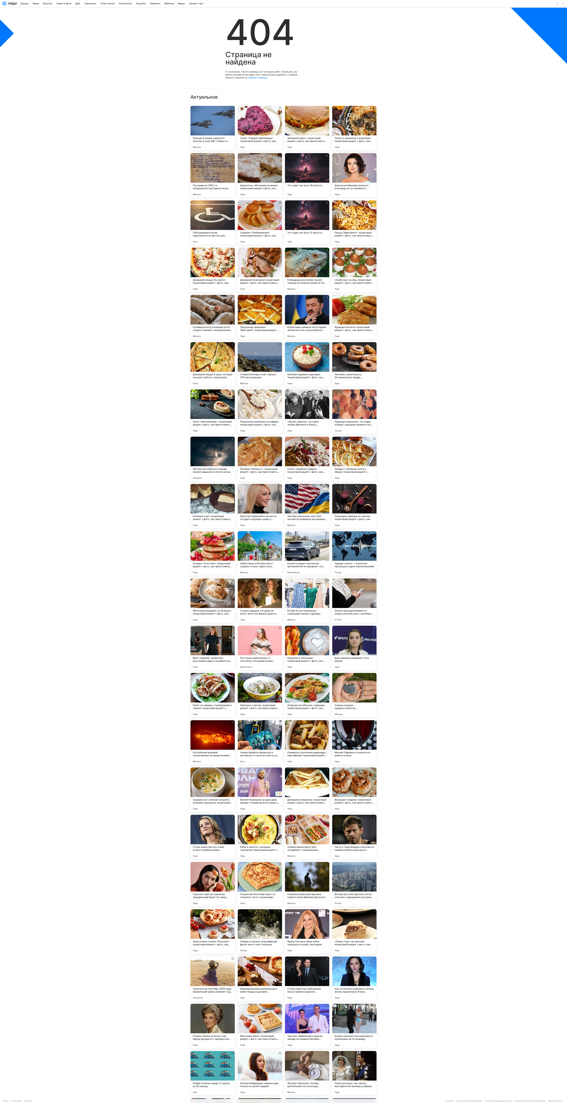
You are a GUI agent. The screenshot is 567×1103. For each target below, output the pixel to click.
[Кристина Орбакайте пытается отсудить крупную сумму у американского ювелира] (260, 506)
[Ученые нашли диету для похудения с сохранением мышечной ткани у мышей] (307, 837)
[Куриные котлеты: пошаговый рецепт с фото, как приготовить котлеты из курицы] (354, 317)
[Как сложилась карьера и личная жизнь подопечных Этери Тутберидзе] (354, 979)
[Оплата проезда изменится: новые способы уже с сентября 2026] (354, 600)
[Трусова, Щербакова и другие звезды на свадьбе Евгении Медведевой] (307, 1026)
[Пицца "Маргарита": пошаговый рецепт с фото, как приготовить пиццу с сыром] (354, 222)
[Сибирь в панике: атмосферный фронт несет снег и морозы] (260, 931)
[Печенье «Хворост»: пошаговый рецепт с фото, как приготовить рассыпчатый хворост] (260, 459)
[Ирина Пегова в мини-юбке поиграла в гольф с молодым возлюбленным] (307, 931)
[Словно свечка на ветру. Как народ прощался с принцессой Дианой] (212, 1026)
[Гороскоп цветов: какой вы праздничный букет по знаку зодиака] (212, 884)
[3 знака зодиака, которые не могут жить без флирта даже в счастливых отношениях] (260, 600)
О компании (17, 1101)
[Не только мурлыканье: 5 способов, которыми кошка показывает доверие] (260, 648)
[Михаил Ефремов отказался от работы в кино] (354, 742)
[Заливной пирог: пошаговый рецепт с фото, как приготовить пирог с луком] (307, 128)
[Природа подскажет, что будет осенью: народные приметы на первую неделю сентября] (354, 411)
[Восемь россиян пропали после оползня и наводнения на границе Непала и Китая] (354, 884)
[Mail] (4, 3)
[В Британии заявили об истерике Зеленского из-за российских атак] (307, 317)
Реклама (28, 1101)
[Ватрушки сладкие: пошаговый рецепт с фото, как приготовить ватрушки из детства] (354, 789)
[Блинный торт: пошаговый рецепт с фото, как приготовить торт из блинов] (212, 506)
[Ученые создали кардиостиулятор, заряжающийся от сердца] (354, 695)
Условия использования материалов (530, 1101)
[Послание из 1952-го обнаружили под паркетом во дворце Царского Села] (212, 175)
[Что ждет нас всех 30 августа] (307, 175)
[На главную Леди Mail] (11, 3)
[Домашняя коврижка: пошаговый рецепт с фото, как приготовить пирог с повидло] (307, 789)
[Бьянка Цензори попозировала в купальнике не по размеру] (354, 1026)
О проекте (449, 1101)
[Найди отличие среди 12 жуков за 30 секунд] (212, 1073)
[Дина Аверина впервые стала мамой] (354, 648)
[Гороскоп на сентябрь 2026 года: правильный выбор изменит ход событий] (212, 979)
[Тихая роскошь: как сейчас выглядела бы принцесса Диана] (354, 1073)
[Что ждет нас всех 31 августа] (307, 222)
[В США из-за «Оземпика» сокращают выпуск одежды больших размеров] (307, 600)
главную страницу (257, 77)
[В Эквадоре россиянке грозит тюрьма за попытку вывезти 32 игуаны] (307, 270)
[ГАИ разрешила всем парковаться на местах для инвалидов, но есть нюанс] (212, 222)
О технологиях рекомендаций (469, 1101)
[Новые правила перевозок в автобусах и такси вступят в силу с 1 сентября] (260, 742)
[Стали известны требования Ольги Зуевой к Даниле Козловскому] (307, 979)
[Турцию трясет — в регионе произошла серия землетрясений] (354, 553)
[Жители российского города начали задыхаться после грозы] (212, 459)
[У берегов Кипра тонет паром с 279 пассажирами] (260, 364)
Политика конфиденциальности (498, 1101)
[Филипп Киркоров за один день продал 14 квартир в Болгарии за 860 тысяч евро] (260, 789)
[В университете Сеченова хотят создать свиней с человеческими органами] (212, 317)
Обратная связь (555, 1101)
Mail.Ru (6, 1101)
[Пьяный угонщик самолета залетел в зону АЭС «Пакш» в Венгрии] (212, 128)
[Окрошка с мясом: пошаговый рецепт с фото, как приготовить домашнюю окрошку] (260, 695)
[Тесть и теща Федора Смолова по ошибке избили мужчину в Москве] (354, 837)
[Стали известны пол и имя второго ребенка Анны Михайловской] (212, 837)
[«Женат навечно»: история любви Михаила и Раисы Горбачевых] (307, 411)
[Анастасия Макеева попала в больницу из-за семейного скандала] (354, 175)
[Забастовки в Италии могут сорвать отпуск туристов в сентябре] (260, 553)
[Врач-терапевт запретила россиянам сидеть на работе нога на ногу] (212, 648)
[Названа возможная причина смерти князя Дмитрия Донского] (307, 884)
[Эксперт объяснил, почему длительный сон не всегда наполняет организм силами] (307, 1073)
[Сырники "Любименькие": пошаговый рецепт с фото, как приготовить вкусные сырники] (260, 222)
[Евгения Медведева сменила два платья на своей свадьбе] (260, 1073)
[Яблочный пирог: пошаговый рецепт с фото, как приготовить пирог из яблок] (260, 1026)
